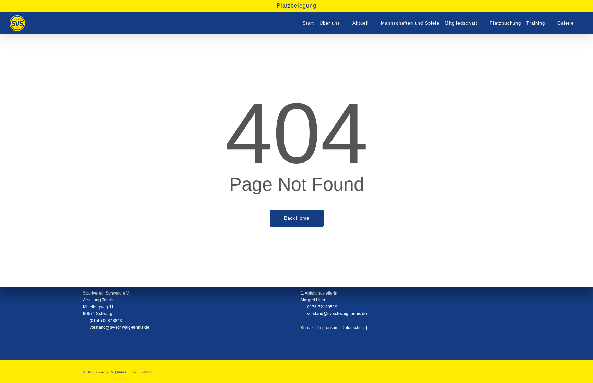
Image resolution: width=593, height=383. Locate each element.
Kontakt (308, 327)
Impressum (328, 327)
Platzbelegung (296, 6)
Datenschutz (353, 327)
